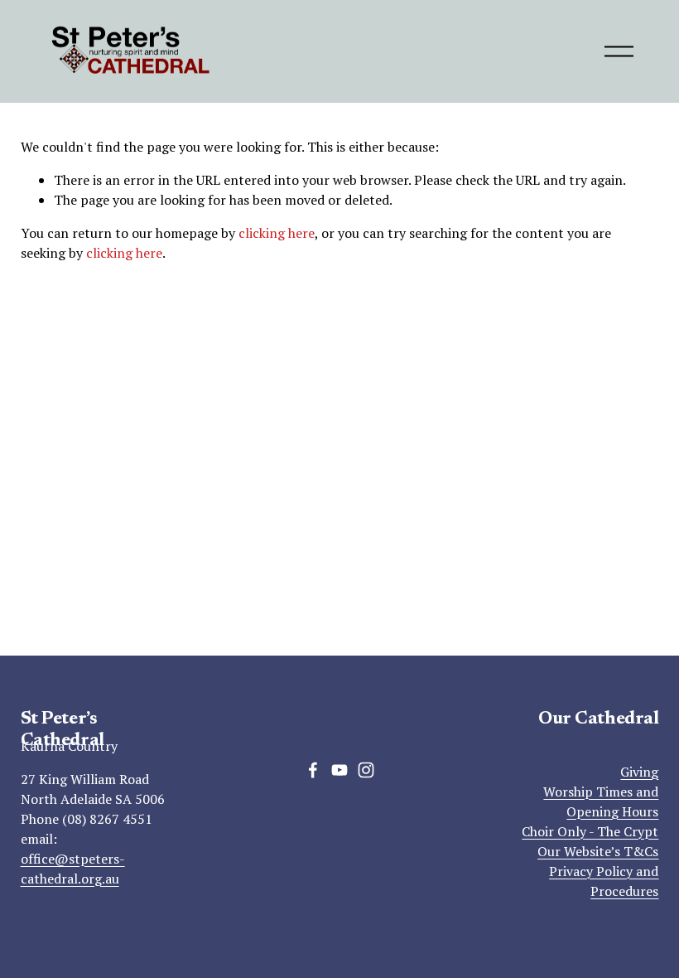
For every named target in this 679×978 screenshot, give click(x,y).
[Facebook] (313, 770)
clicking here (276, 233)
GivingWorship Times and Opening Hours (600, 792)
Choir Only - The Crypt (590, 831)
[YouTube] (339, 770)
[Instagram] (366, 770)
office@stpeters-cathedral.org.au (73, 869)
